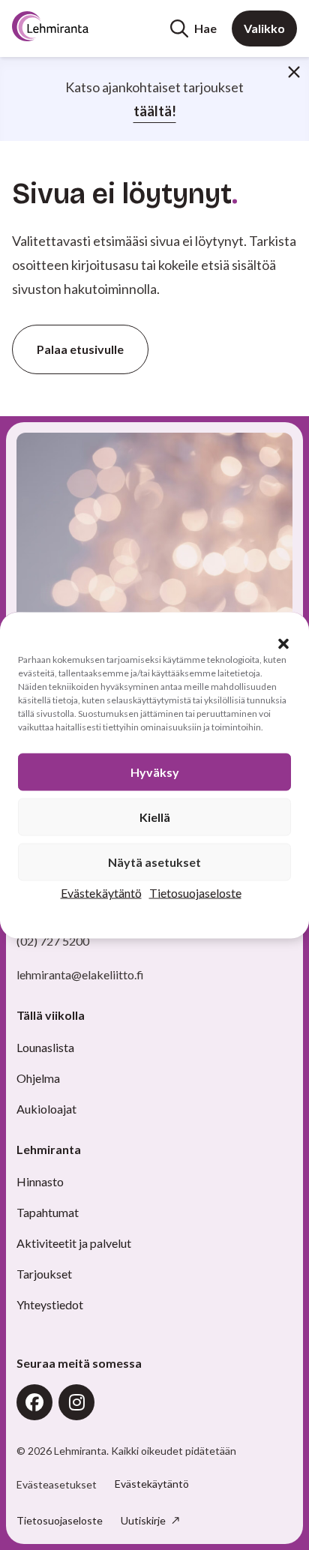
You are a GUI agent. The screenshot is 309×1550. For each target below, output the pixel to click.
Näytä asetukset (154, 861)
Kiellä (155, 816)
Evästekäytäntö (101, 892)
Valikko (264, 28)
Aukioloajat (46, 1109)
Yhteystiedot (49, 1304)
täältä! (155, 111)
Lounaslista (45, 1047)
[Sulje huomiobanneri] (294, 72)
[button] (283, 643)
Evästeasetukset (56, 1485)
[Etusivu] (69, 26)
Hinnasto (40, 1181)
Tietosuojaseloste (195, 892)
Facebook (34, 1402)
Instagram (76, 1402)
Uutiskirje (144, 1520)
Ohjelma (38, 1078)
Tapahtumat (47, 1212)
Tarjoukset (44, 1274)
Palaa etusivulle (80, 349)
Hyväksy (154, 771)
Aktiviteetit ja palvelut (73, 1243)
